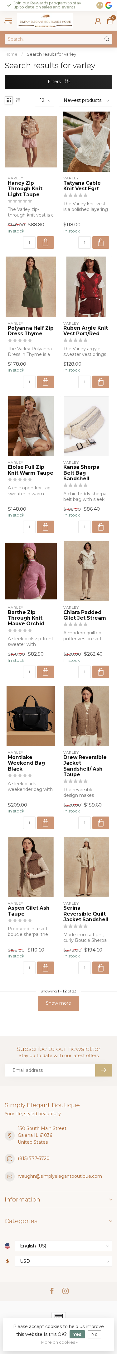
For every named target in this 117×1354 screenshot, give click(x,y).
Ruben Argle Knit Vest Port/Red (85, 331)
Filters (55, 81)
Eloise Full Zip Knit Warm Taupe (30, 470)
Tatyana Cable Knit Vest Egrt (82, 186)
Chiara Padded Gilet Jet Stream (84, 615)
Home (11, 54)
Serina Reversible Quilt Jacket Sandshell (86, 913)
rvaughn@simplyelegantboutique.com (60, 1176)
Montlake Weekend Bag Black (26, 763)
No (94, 1334)
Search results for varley (51, 54)
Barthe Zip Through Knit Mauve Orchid (26, 618)
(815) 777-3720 (34, 1158)
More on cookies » (59, 1342)
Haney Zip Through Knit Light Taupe (25, 188)
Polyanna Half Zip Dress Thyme (31, 331)
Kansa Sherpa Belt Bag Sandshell (81, 473)
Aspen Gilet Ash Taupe (29, 911)
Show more (58, 1003)
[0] (109, 20)
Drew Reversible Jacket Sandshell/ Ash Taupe (85, 766)
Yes (77, 1334)
